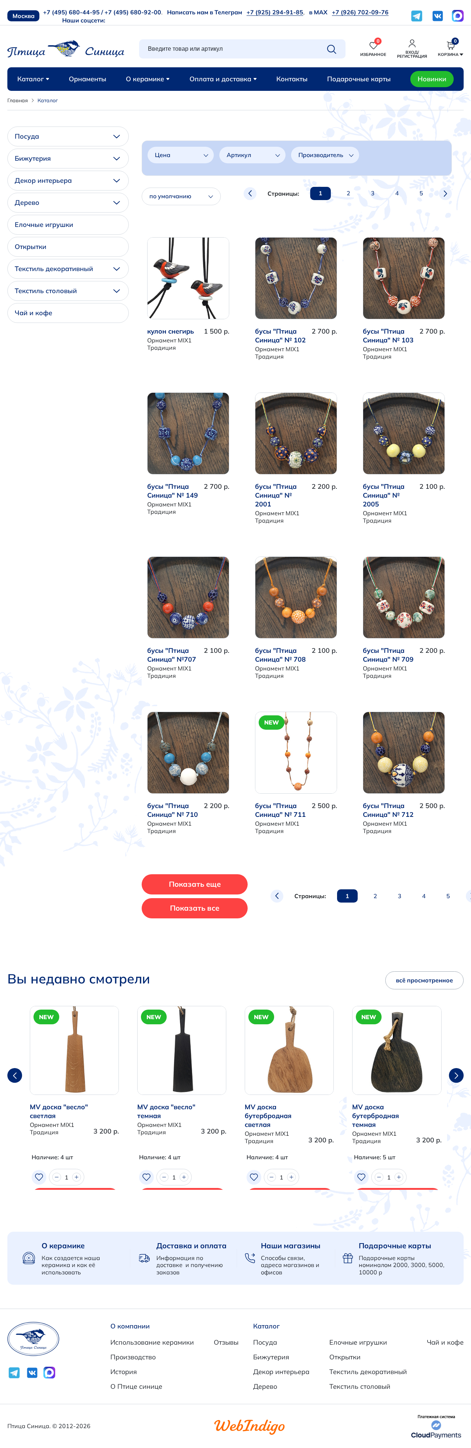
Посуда (27, 136)
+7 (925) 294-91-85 (275, 12)
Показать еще (195, 884)
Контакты (292, 79)
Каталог (30, 79)
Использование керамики (152, 1342)
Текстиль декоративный (54, 268)
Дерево (27, 202)
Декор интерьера (43, 180)
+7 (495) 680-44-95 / (73, 12)
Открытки (30, 246)
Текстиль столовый (46, 291)
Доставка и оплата (191, 1245)
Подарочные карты (359, 79)
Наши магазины (291, 1245)
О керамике (145, 79)
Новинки (432, 79)
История (123, 1371)
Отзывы (226, 1342)
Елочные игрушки (44, 224)
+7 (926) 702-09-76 (360, 12)
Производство (133, 1357)
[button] (456, 1075)
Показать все (194, 907)
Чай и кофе (33, 313)
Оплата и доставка (220, 79)
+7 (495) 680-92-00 (133, 12)
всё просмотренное (424, 980)
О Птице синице (136, 1386)
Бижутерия (33, 158)
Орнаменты (87, 79)
